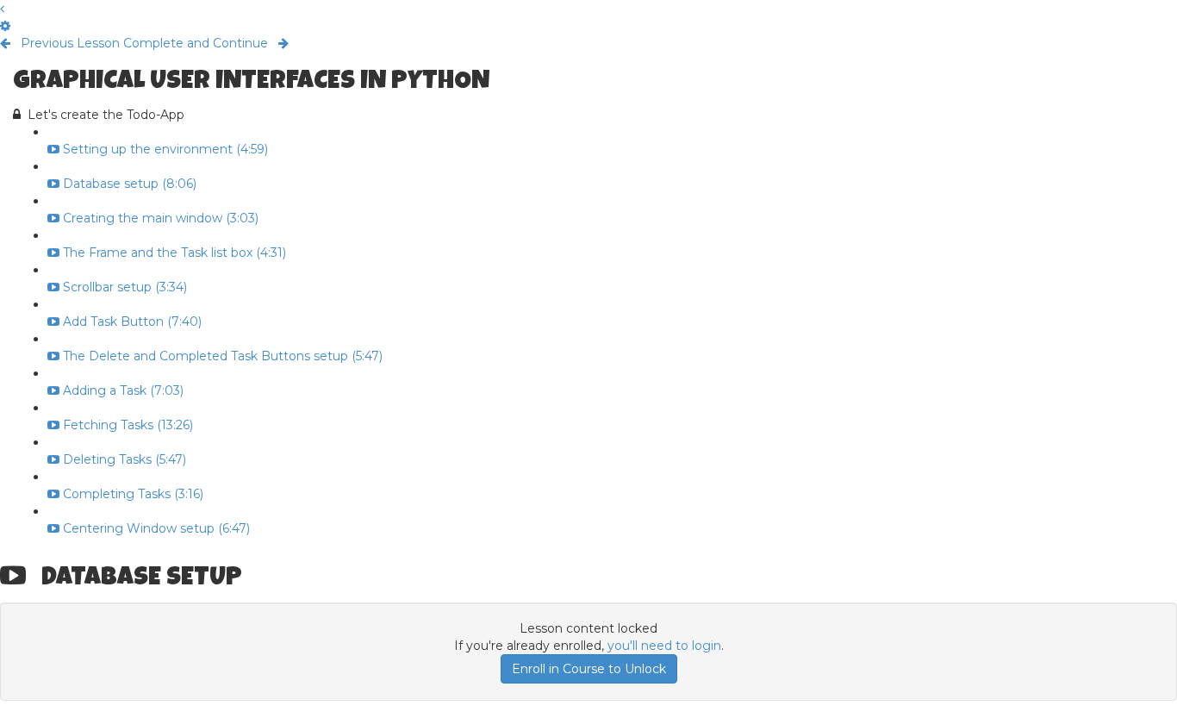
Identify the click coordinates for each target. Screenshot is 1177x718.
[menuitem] (5, 26)
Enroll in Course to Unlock (589, 669)
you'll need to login (664, 645)
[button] (2, 8)
